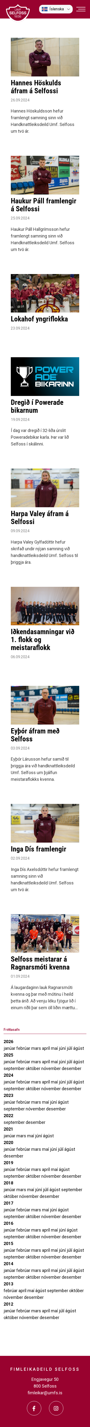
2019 (8, 1162)
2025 (8, 1055)
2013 (8, 1283)
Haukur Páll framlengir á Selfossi (43, 205)
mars (36, 1048)
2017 (8, 1203)
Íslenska (56, 9)
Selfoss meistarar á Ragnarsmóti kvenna (40, 963)
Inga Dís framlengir (38, 849)
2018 (8, 1182)
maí (55, 1048)
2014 (8, 1263)
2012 (8, 1304)
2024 (8, 1075)
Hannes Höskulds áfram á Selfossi (36, 87)
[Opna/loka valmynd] (81, 9)
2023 (8, 1095)
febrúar (23, 1048)
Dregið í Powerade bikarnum (37, 406)
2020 (8, 1142)
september (15, 1068)
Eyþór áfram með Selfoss (35, 735)
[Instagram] (56, 1408)
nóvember (51, 1068)
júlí (70, 1048)
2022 (8, 1115)
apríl (46, 1048)
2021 (8, 1129)
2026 (8, 1041)
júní (63, 1048)
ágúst (78, 1048)
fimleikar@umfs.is (45, 1392)
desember (71, 1068)
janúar (10, 1048)
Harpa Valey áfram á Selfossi (40, 517)
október (33, 1068)
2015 (8, 1243)
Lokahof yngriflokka (39, 319)
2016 (8, 1223)
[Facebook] (34, 1408)
